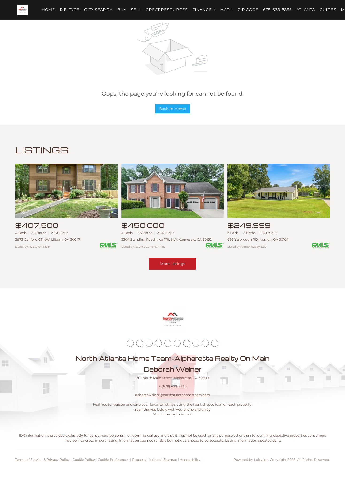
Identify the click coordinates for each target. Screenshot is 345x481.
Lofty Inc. (261, 460)
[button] (22, 10)
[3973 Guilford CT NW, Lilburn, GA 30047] (66, 191)
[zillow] (158, 343)
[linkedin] (139, 343)
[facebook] (130, 343)
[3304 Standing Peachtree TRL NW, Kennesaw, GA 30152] (172, 191)
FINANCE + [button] (203, 10)
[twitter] (149, 343)
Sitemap (170, 460)
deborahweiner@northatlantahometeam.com (172, 395)
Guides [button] (328, 10)
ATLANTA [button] (305, 10)
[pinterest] (205, 343)
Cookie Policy (84, 460)
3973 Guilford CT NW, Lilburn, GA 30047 (47, 239)
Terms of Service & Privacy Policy (42, 460)
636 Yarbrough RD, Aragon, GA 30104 (257, 239)
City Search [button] (98, 10)
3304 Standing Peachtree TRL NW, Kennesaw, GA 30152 (166, 239)
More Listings (172, 264)
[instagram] (167, 343)
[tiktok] (186, 343)
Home (48, 10)
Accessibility (190, 460)
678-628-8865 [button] (277, 10)
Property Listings (146, 460)
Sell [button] (136, 10)
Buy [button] (121, 10)
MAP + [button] (226, 10)
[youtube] (177, 343)
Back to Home (172, 108)
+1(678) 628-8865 (173, 386)
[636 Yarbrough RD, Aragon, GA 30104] (278, 191)
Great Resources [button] (167, 10)
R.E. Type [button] (70, 10)
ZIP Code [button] (248, 10)
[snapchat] (195, 343)
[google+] (214, 343)
